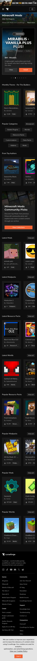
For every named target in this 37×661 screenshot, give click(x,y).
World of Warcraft (8, 587)
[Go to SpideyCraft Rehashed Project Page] (11, 373)
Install (26, 70)
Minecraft (5, 584)
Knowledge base (25, 609)
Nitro (21, 634)
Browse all (30, 124)
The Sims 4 (5, 591)
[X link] (19, 569)
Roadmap (23, 594)
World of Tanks (7, 604)
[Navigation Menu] (3, 9)
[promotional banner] (18, 3)
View (11, 70)
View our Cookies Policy (18, 651)
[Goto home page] (7, 9)
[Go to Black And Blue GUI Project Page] (11, 334)
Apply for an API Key (8, 627)
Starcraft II (5, 594)
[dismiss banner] (33, 2)
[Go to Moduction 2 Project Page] (11, 295)
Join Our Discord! (25, 581)
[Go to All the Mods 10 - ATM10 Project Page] (11, 452)
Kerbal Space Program (9, 597)
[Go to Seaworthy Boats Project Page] (11, 171)
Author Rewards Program (7, 622)
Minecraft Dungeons (8, 601)
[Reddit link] (23, 569)
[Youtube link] (11, 569)
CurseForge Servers (26, 601)
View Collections (18, 227)
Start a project (6, 612)
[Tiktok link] (7, 569)
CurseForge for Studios (27, 627)
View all (31, 238)
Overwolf (23, 624)
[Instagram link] (3, 569)
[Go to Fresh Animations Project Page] (11, 412)
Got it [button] (18, 656)
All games (5, 581)
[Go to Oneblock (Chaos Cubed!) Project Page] (11, 530)
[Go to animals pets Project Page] (11, 256)
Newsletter (23, 591)
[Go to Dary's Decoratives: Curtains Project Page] (11, 103)
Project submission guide (8, 617)
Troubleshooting (25, 612)
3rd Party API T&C (8, 630)
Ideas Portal (23, 584)
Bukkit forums (24, 597)
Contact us (23, 616)
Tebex (21, 630)
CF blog (22, 587)
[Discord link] (15, 569)
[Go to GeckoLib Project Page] (11, 491)
